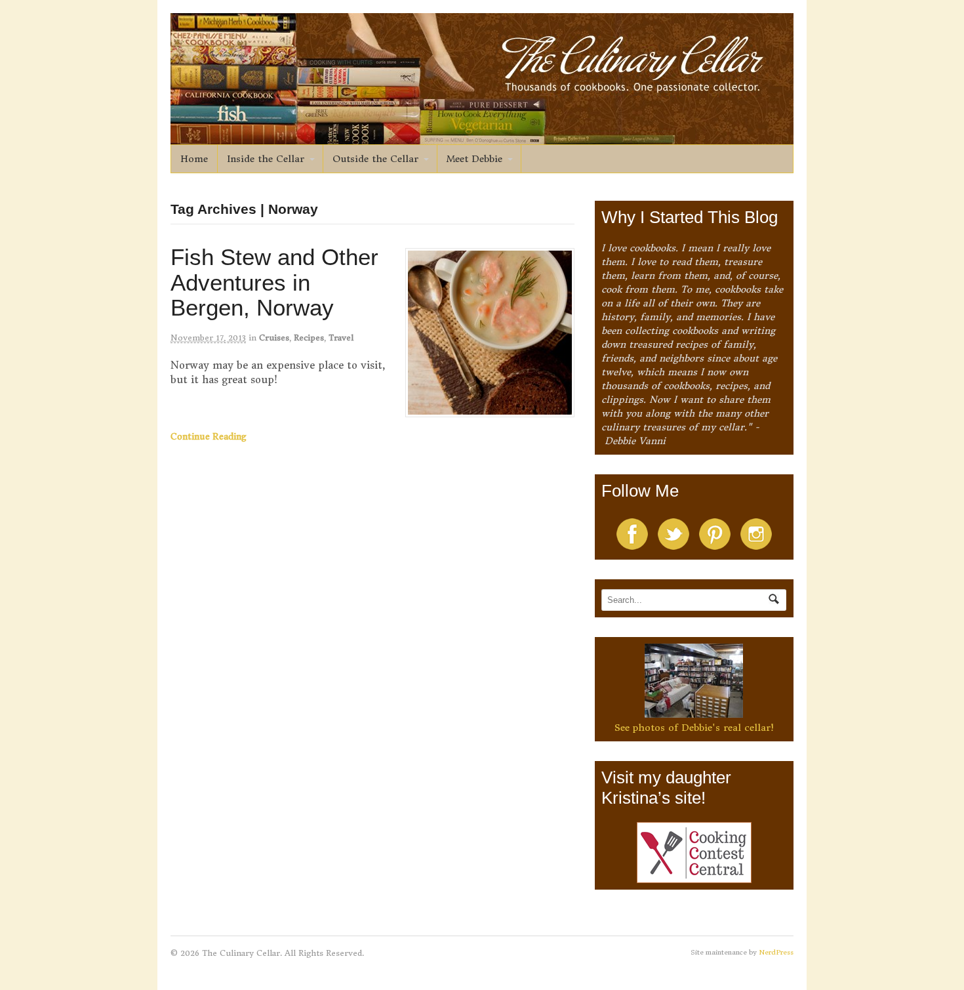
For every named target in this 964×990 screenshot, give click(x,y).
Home (194, 159)
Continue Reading (209, 436)
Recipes (309, 337)
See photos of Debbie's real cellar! (694, 727)
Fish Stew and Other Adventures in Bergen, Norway (274, 282)
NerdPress (776, 952)
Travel (341, 337)
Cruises (274, 337)
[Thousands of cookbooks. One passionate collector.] (482, 137)
